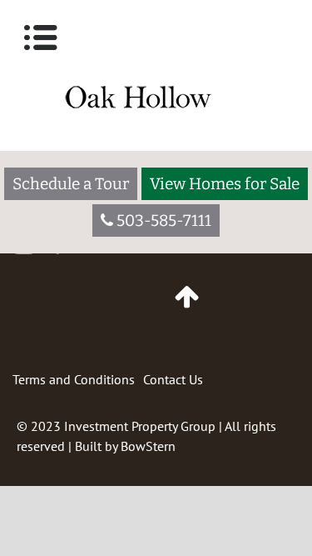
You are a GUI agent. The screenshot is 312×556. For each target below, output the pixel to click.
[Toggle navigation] (40, 37)
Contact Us (173, 379)
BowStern (148, 446)
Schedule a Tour (70, 183)
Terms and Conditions (73, 379)
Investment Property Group (139, 426)
